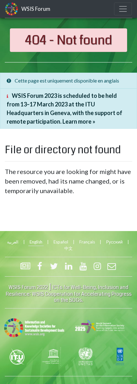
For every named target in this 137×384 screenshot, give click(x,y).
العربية (12, 241)
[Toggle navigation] (123, 9)
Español (61, 241)
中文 (68, 248)
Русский (114, 241)
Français (87, 241)
